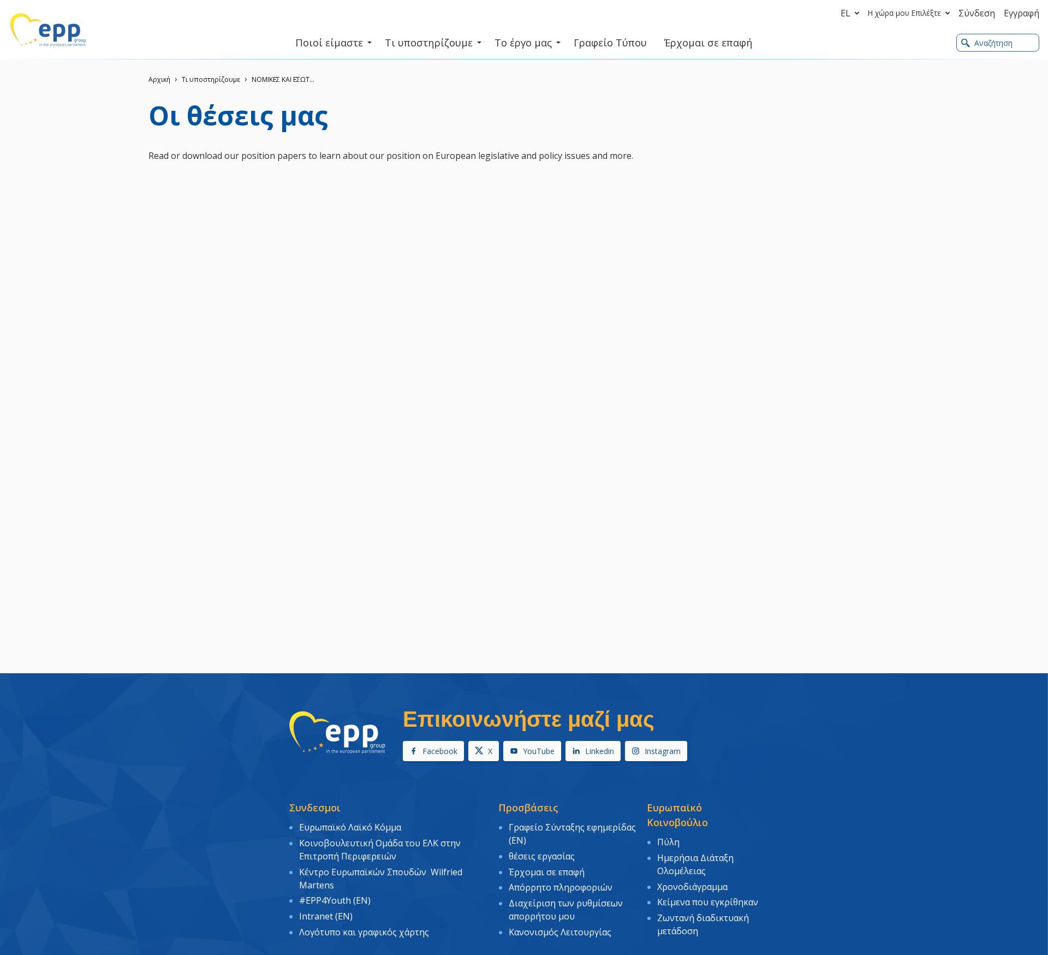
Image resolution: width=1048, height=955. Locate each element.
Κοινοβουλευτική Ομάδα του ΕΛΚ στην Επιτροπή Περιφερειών (380, 849)
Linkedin (599, 751)
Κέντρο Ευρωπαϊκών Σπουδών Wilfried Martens (380, 878)
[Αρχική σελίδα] (48, 30)
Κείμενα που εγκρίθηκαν (707, 902)
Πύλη (668, 842)
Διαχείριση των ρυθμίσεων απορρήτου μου (566, 909)
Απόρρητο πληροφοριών (560, 887)
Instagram (663, 751)
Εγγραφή (1021, 13)
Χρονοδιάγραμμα (692, 887)
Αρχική (159, 79)
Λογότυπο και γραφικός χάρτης (364, 932)
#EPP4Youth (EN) (335, 900)
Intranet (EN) (326, 916)
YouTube (539, 751)
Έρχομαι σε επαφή (547, 872)
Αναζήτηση (993, 43)
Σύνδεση (976, 13)
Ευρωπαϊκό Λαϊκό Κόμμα (350, 827)
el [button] (845, 13)
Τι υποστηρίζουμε (211, 79)
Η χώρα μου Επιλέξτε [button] (904, 13)
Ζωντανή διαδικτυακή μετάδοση (703, 924)
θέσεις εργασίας (542, 856)
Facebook (439, 751)
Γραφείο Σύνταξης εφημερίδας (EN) (572, 833)
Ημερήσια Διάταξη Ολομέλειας (695, 864)
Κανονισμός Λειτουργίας (560, 932)
